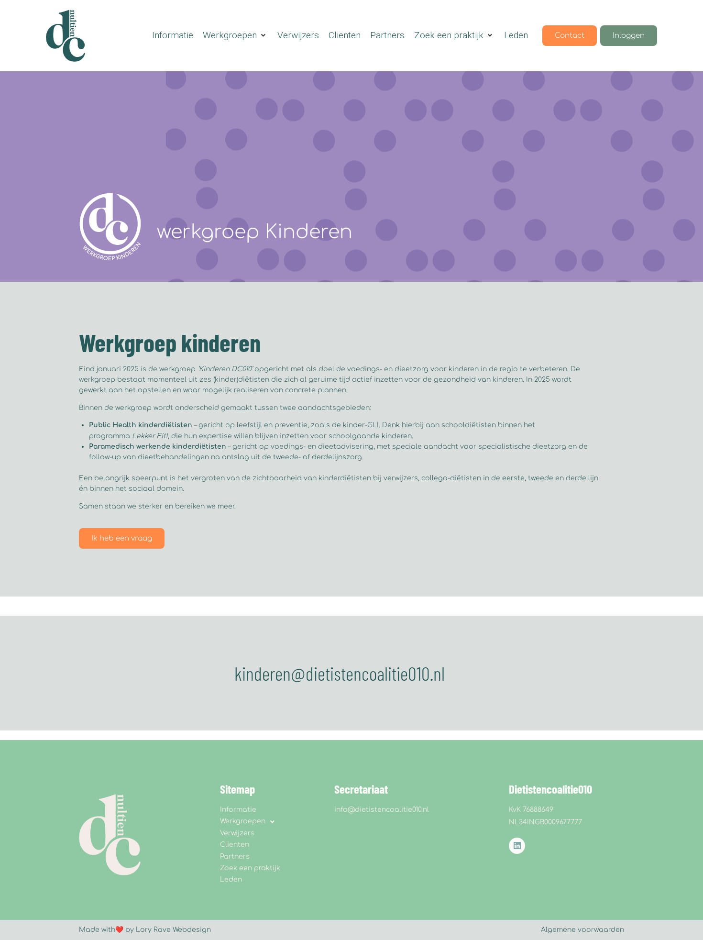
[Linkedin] (517, 846)
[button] (235, 35)
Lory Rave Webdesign (173, 929)
